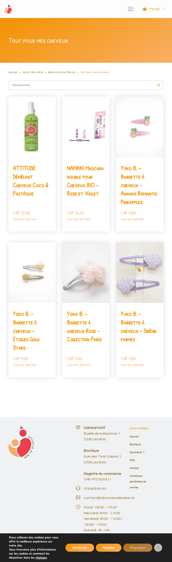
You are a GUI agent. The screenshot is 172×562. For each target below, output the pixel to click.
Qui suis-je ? (137, 452)
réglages (41, 558)
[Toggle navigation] (130, 9)
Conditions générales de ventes (138, 482)
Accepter (79, 547)
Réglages (138, 547)
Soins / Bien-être (33, 72)
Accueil (13, 72)
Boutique (135, 444)
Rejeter (109, 547)
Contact (134, 468)
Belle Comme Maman (61, 72)
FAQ (132, 460)
